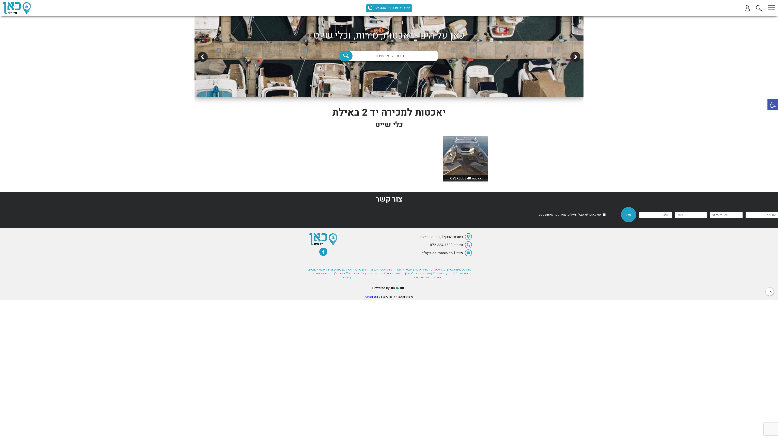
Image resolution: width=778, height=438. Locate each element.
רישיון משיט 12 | (391, 273)
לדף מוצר (465, 175)
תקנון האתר (371, 297)
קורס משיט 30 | (461, 273)
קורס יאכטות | (420, 270)
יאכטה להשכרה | (403, 270)
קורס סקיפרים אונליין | (459, 270)
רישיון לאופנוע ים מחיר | (339, 270)
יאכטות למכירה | (316, 270)
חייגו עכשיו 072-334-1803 (392, 8)
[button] (772, 104)
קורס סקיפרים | (438, 270)
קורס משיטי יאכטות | (381, 270)
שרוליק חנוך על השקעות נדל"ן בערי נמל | (355, 273)
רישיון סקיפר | (361, 270)
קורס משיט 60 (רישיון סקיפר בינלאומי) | (426, 273)
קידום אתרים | (344, 277)
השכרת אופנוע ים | (319, 273)
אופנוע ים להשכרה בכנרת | (427, 277)
